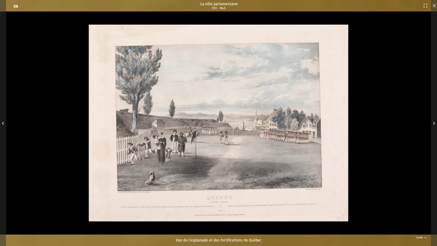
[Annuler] (434, 5)
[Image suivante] (434, 123)
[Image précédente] (3, 123)
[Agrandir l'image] (425, 6)
